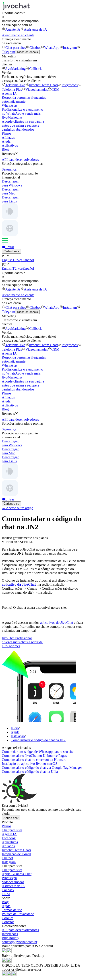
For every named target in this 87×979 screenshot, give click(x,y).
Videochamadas (36, 89)
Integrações (70, 85)
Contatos (8, 922)
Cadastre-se (11, 251)
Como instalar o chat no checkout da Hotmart (34, 759)
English (7, 260)
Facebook (9, 838)
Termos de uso (12, 910)
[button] (43, 13)
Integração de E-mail (16, 854)
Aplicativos (10, 145)
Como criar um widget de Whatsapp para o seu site (37, 751)
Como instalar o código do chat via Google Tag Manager (42, 767)
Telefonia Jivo (15, 85)
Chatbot (35, 47)
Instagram (70, 47)
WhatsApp (51, 47)
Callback (35, 69)
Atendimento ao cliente (18, 35)
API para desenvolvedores (20, 930)
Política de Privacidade (18, 914)
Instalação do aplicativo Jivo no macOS (29, 763)
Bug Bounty (10, 938)
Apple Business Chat (16, 874)
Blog (5, 149)
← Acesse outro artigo (17, 508)
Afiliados (8, 137)
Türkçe (17, 260)
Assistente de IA (35, 29)
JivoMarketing (15, 69)
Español (28, 260)
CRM (55, 89)
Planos (6, 133)
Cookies (7, 918)
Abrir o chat (11, 818)
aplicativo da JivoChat (19, 584)
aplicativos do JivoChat (56, 622)
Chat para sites (15, 47)
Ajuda (6, 141)
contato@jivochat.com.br (19, 942)
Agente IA (12, 29)
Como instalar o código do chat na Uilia (30, 771)
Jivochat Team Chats (43, 85)
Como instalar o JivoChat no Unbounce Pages (34, 755)
